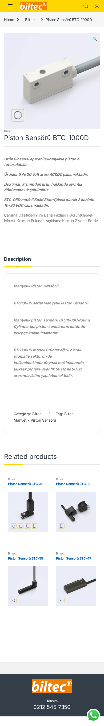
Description (17, 259)
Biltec (29, 19)
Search (86, 6)
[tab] (17, 261)
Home (9, 19)
